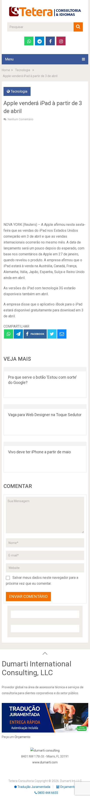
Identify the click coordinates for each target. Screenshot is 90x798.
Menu (9, 59)
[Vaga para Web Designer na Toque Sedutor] (45, 406)
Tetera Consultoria (21, 781)
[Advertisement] (45, 171)
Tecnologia (19, 91)
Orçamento (22, 737)
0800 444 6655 (47, 792)
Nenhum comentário (20, 119)
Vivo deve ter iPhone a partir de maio (39, 452)
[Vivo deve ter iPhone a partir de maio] (45, 444)
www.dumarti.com (45, 762)
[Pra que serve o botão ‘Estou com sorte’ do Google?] (45, 369)
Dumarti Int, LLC (71, 781)
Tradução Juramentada (33, 787)
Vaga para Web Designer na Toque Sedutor (44, 414)
